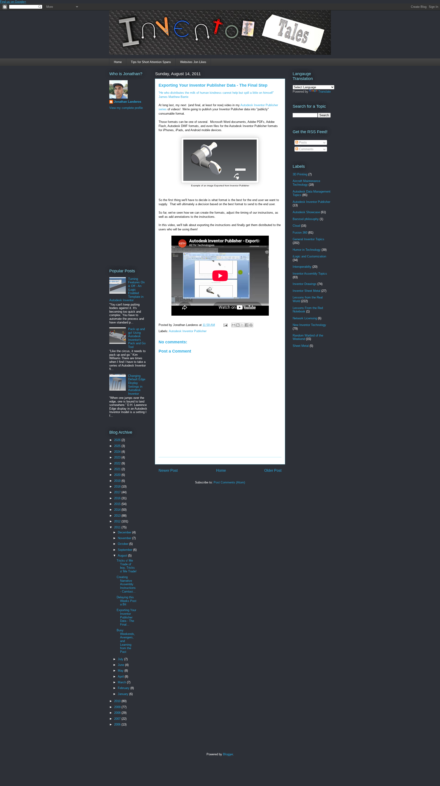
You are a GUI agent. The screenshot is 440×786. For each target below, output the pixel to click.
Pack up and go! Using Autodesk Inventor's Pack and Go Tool (137, 338)
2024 (117, 451)
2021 (117, 469)
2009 (117, 707)
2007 (117, 718)
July (121, 659)
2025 (117, 446)
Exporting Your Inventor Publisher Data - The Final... (126, 617)
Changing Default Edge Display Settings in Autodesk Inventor (136, 384)
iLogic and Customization (309, 256)
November (125, 538)
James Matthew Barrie (173, 97)
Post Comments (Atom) (229, 482)
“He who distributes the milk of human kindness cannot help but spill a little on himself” (216, 92)
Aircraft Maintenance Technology (306, 182)
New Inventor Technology (309, 325)
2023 (117, 457)
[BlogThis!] (238, 325)
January (123, 694)
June (121, 665)
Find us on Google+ (13, 1)
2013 (117, 515)
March (122, 682)
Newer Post (168, 470)
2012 (117, 521)
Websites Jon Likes (193, 62)
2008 (117, 712)
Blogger (228, 754)
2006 (117, 724)
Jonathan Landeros (127, 101)
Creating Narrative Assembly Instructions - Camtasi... (126, 584)
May (121, 670)
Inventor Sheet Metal (306, 290)
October (123, 544)
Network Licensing (305, 318)
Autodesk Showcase (306, 212)
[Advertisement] (127, 188)
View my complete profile (126, 108)
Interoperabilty (302, 266)
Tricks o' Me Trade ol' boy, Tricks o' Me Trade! (127, 566)
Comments (306, 149)
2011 (117, 527)
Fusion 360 (300, 232)
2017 (117, 492)
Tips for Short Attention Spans (151, 62)
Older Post (272, 470)
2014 (117, 509)
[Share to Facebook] (246, 325)
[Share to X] (242, 325)
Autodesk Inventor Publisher (187, 331)
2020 (117, 475)
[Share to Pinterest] (251, 325)
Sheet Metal (301, 345)
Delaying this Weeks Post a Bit (126, 601)
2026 (117, 440)
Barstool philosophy (306, 219)
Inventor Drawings (304, 284)
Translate (324, 91)
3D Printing (300, 174)
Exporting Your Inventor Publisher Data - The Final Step (213, 85)
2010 (117, 701)
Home (118, 62)
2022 (117, 463)
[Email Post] (225, 325)
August (123, 555)
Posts (302, 142)
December (125, 532)
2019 (117, 481)
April (121, 676)
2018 (117, 486)
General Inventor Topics (308, 239)
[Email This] (233, 325)
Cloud (296, 225)
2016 (117, 498)
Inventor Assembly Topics (310, 273)
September (125, 550)
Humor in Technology (307, 249)
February (124, 688)
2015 (117, 504)
